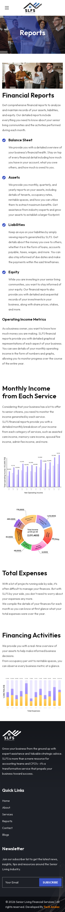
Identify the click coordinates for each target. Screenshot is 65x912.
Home (6, 801)
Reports (7, 821)
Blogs (5, 834)
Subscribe (50, 882)
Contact (7, 828)
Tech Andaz (52, 907)
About (6, 807)
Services (7, 814)
